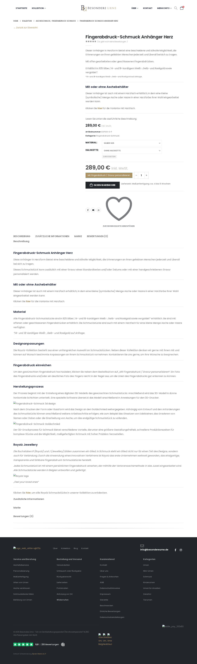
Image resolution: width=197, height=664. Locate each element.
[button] (176, 8)
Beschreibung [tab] (21, 236)
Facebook (88, 210)
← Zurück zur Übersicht (25, 27)
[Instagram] (181, 550)
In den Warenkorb (104, 185)
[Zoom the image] (26, 548)
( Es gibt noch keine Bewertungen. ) (112, 41)
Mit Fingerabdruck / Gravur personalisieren (109, 175)
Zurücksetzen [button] (109, 156)
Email (93, 210)
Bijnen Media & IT (39, 654)
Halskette (92, 150)
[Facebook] (175, 550)
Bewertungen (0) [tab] (97, 236)
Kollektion (38, 8)
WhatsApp (98, 210)
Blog (76, 548)
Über (133, 8)
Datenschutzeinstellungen (112, 617)
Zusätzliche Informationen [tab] (52, 236)
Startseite (21, 8)
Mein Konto (163, 8)
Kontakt (148, 8)
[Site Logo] (98, 8)
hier (100, 108)
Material (91, 142)
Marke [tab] (78, 236)
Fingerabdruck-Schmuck (107, 136)
